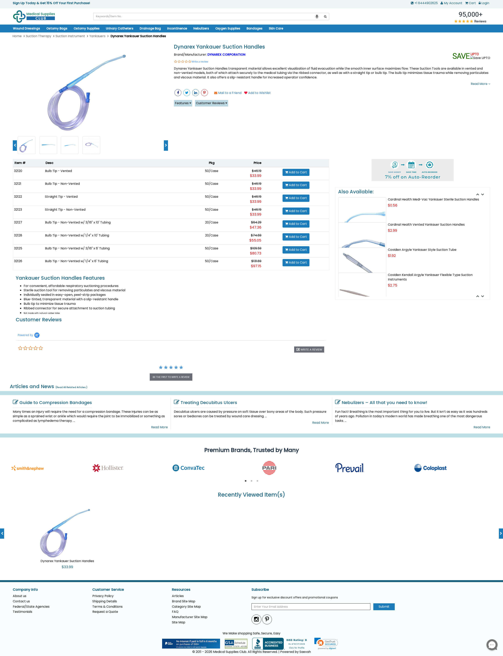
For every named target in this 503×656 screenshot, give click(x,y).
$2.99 (392, 230)
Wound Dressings (26, 28)
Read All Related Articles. (71, 387)
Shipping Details (104, 601)
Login (485, 3)
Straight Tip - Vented (61, 196)
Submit (384, 606)
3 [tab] (257, 481)
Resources (181, 590)
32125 (18, 248)
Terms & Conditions (107, 606)
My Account (453, 3)
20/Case (211, 222)
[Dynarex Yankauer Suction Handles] (90, 88)
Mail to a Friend (229, 93)
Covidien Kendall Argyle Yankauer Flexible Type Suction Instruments (430, 277)
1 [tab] (246, 481)
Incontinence (177, 28)
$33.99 (255, 175)
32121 (17, 183)
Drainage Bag (150, 28)
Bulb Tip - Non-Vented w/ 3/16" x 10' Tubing (78, 222)
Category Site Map (186, 606)
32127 (18, 222)
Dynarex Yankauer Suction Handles (219, 47)
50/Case (211, 171)
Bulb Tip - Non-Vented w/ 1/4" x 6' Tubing (76, 261)
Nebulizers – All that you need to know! (384, 403)
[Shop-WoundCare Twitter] (186, 92)
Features (182, 103)
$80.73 (255, 253)
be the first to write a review (171, 377)
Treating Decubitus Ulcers (209, 403)
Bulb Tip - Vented (58, 171)
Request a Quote (105, 611)
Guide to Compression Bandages (55, 403)
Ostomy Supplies (87, 28)
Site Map (178, 622)
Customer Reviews (210, 103)
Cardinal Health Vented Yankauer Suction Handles (426, 224)
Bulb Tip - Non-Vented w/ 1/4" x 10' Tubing (77, 235)
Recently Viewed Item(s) (251, 495)
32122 (18, 196)
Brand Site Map (183, 601)
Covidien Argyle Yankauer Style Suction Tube (422, 249)
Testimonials (22, 611)
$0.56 (392, 205)
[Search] (325, 16)
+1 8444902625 (426, 3)
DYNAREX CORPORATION (226, 54)
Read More (479, 84)
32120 (18, 171)
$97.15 (256, 266)
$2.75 (392, 285)
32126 (18, 261)
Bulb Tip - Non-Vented (62, 183)
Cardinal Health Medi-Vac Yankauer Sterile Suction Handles (433, 199)
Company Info (25, 590)
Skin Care (276, 28)
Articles (178, 596)
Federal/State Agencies (31, 606)
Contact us (21, 601)
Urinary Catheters (119, 28)
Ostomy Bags (56, 28)
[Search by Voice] (317, 16)
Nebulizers (201, 28)
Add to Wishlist (259, 93)
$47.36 (255, 227)
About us (19, 596)
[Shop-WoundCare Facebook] (177, 92)
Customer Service (108, 590)
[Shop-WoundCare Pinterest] (204, 92)
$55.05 (255, 240)
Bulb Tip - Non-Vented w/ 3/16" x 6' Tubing (77, 248)
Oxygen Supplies (227, 28)
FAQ (175, 611)
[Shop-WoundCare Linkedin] (195, 92)
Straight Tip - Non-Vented (65, 209)
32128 (18, 235)
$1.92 (392, 255)
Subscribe (260, 590)
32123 (18, 209)
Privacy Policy (103, 596)
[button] (309, 349)
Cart (472, 3)
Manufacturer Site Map (189, 617)
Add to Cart (297, 172)
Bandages (255, 28)
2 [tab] (251, 481)
